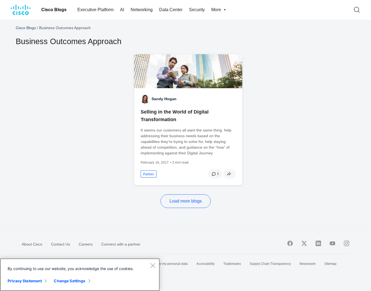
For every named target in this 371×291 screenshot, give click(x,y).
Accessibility (205, 264)
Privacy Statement (25, 280)
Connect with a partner (120, 244)
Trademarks (232, 264)
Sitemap (330, 264)
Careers (86, 244)
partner (148, 174)
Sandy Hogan (164, 99)
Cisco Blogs (54, 9)
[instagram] (346, 243)
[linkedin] (318, 243)
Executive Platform (95, 9)
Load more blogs (185, 201)
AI (122, 9)
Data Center (171, 9)
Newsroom (308, 264)
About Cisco (32, 244)
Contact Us (60, 244)
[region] (80, 274)
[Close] (152, 265)
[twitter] (304, 243)
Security (197, 9)
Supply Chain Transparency (270, 264)
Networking (142, 9)
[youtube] (332, 243)
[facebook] (290, 243)
